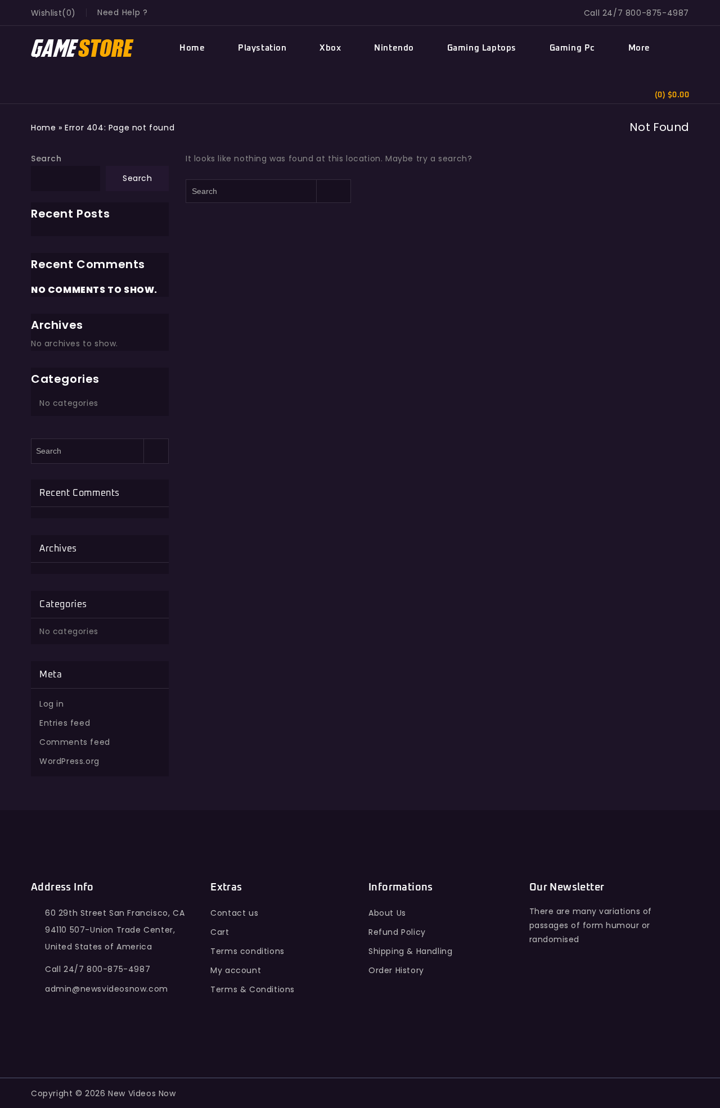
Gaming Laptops (481, 48)
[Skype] (614, 1007)
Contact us (234, 913)
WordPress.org (69, 761)
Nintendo (394, 48)
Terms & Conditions (252, 989)
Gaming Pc (572, 48)
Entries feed (64, 723)
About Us (387, 913)
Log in (51, 703)
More (639, 48)
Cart (219, 932)
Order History (396, 970)
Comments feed (74, 742)
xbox (330, 48)
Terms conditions (247, 951)
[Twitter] (564, 1007)
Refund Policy (397, 932)
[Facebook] (540, 1007)
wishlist (46, 13)
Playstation (262, 48)
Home (192, 48)
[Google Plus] (589, 1007)
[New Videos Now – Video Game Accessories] (83, 48)
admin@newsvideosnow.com (106, 988)
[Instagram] (638, 1007)
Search (46, 158)
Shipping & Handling (410, 951)
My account (235, 970)
